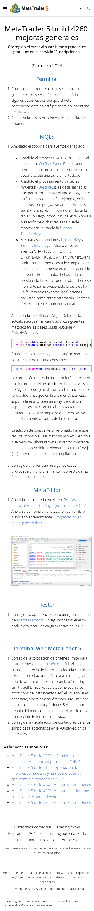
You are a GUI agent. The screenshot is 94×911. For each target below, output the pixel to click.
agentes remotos (30, 620)
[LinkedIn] (47, 861)
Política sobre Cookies (36, 905)
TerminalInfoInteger (36, 245)
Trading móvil (68, 827)
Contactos (68, 839)
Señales (35, 833)
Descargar (26, 839)
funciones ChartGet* (28, 476)
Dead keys (46, 187)
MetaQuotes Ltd (49, 889)
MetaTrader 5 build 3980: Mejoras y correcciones (51, 802)
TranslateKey (70, 239)
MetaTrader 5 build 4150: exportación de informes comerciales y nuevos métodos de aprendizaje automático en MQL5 (46, 773)
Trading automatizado (67, 833)
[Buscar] (88, 8)
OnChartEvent (50, 163)
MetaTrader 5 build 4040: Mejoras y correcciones (51, 784)
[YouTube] (54, 861)
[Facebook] (39, 861)
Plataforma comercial (32, 827)
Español (74, 8)
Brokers (47, 839)
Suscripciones (61, 94)
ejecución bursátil (54, 663)
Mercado (16, 833)
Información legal (72, 889)
